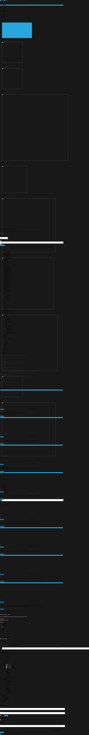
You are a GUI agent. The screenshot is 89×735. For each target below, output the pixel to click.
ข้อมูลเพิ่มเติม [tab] (4, 353)
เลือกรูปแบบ (2, 416)
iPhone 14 (5, 280)
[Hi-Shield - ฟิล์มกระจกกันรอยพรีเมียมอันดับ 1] (4, 0)
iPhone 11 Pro (6, 273)
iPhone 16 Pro (6, 290)
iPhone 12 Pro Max (7, 277)
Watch (4, 465)
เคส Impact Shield (9, 329)
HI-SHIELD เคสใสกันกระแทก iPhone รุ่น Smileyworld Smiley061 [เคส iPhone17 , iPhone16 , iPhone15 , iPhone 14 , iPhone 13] (21, 605)
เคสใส (7, 316)
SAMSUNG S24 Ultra (27, 246)
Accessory (3, 335)
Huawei (7, 685)
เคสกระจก (8, 320)
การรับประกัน (4, 695)
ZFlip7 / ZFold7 (6, 264)
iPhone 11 (5, 272)
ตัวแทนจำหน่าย (6, 491)
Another (5, 334)
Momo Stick (8, 693)
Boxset (3, 347)
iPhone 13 (5, 278)
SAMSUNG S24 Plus (7, 269)
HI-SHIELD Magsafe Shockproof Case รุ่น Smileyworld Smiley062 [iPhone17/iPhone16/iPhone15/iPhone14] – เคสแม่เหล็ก (20, 550)
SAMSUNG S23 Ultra (11, 229)
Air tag (7, 694)
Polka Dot (5, 305)
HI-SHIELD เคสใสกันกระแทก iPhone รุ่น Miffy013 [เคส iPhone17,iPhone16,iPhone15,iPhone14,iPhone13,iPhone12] (20, 523)
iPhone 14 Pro (6, 282)
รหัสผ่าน (2, 711)
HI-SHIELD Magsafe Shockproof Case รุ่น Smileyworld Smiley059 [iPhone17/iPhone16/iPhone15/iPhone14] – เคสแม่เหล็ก (20, 495)
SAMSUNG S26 (7, 256)
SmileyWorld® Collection (43, 246)
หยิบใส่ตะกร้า (2, 245)
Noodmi (5, 308)
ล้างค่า (1, 239)
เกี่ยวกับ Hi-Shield (5, 624)
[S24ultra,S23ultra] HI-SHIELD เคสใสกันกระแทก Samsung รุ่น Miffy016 (12, 413)
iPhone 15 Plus (6, 285)
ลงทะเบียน (2, 732)
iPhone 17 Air (6, 261)
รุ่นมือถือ (5, 229)
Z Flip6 (5, 265)
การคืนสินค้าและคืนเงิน (6, 636)
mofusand (5, 307)
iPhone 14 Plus (6, 281)
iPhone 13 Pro (6, 279)
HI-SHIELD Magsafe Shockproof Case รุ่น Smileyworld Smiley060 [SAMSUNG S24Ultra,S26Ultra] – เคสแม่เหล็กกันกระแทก (21, 578)
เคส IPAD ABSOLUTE (10, 677)
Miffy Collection (7, 310)
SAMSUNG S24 (7, 268)
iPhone (4, 8)
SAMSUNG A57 (7, 251)
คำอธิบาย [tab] (4, 351)
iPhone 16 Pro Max (7, 291)
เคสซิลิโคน (13, 666)
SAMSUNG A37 (7, 255)
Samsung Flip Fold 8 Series (6, 650)
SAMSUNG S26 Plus (7, 257)
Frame (5, 306)
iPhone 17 (5, 260)
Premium (7, 294)
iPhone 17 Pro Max (7, 263)
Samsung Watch (8, 339)
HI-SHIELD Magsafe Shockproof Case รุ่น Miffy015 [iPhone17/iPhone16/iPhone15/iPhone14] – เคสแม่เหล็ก (18, 440)
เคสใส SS (1, 235)
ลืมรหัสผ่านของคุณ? (3, 717)
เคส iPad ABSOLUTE (10, 332)
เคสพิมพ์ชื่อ (8, 669)
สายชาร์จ (6, 341)
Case (11, 246)
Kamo (5, 309)
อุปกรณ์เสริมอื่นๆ (7, 689)
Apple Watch (8, 338)
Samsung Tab (8, 684)
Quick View (2, 409)
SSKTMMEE (6, 312)
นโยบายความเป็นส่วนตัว (55, 730)
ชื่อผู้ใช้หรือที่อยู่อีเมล (4, 707)
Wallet (5, 336)
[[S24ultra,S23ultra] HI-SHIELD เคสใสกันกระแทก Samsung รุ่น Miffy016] (7, 405)
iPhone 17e (6, 259)
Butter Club (6, 313)
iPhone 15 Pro (6, 286)
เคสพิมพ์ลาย (50, 246)
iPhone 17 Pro (6, 262)
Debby (5, 314)
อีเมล (1, 724)
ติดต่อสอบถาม (4, 628)
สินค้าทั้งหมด (6, 700)
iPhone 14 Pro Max (7, 283)
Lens (3, 301)
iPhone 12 (5, 275)
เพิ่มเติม (3, 489)
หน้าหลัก (1, 229)
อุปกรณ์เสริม (4, 462)
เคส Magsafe (8, 319)
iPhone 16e (6, 292)
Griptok (5, 340)
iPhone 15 (5, 284)
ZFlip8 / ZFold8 (6, 252)
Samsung (13, 246)
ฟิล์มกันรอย (4, 5)
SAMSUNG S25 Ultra (35, 246)
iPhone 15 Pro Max (7, 287)
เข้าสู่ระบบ (6, 715)
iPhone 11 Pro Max (7, 274)
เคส (2, 662)
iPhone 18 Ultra (6, 254)
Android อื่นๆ (6, 299)
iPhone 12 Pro (6, 276)
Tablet (5, 682)
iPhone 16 (5, 288)
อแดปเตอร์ (6, 342)
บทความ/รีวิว (6, 490)
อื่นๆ (5, 346)
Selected (7, 295)
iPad (5, 330)
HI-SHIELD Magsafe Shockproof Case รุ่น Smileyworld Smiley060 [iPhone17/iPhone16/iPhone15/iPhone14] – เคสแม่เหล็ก (20, 468)
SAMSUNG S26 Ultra (8, 258)
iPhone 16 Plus (6, 289)
